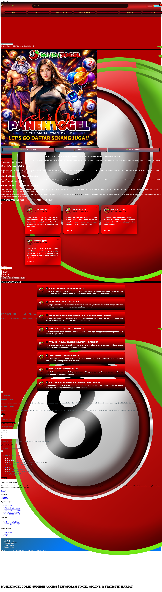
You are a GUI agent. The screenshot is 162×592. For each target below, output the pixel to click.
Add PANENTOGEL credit (12, 475)
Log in (19, 448)
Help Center (8, 532)
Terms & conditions (10, 542)
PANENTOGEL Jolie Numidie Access (12, 160)
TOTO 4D (30, 550)
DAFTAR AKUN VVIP (29, 150)
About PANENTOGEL (11, 521)
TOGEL (107, 12)
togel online (78, 194)
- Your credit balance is (25, 463)
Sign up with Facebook (8, 423)
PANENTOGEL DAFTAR (84, 12)
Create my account (7, 444)
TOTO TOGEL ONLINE (12, 514)
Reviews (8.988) (12, 46)
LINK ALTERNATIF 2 (135, 150)
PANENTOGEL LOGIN (61, 12)
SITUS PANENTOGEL (11, 512)
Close (3, 413)
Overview (4, 46)
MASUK (150, 5)
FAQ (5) (31, 46)
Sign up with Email (8, 427)
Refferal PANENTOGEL (12, 523)
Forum (6, 534)
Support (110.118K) (23, 46)
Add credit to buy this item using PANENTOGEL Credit (21, 464)
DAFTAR (158, 5)
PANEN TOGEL (38, 12)
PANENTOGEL (15, 12)
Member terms (9, 543)
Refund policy (9, 547)
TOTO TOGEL (130, 12)
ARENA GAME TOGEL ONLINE (14, 278)
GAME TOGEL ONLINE (12, 524)
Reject (3, 491)
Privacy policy (9, 545)
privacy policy (96, 486)
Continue (4, 478)
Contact (7, 540)
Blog (5, 535)
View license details (6, 269)
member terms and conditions (43, 441)
